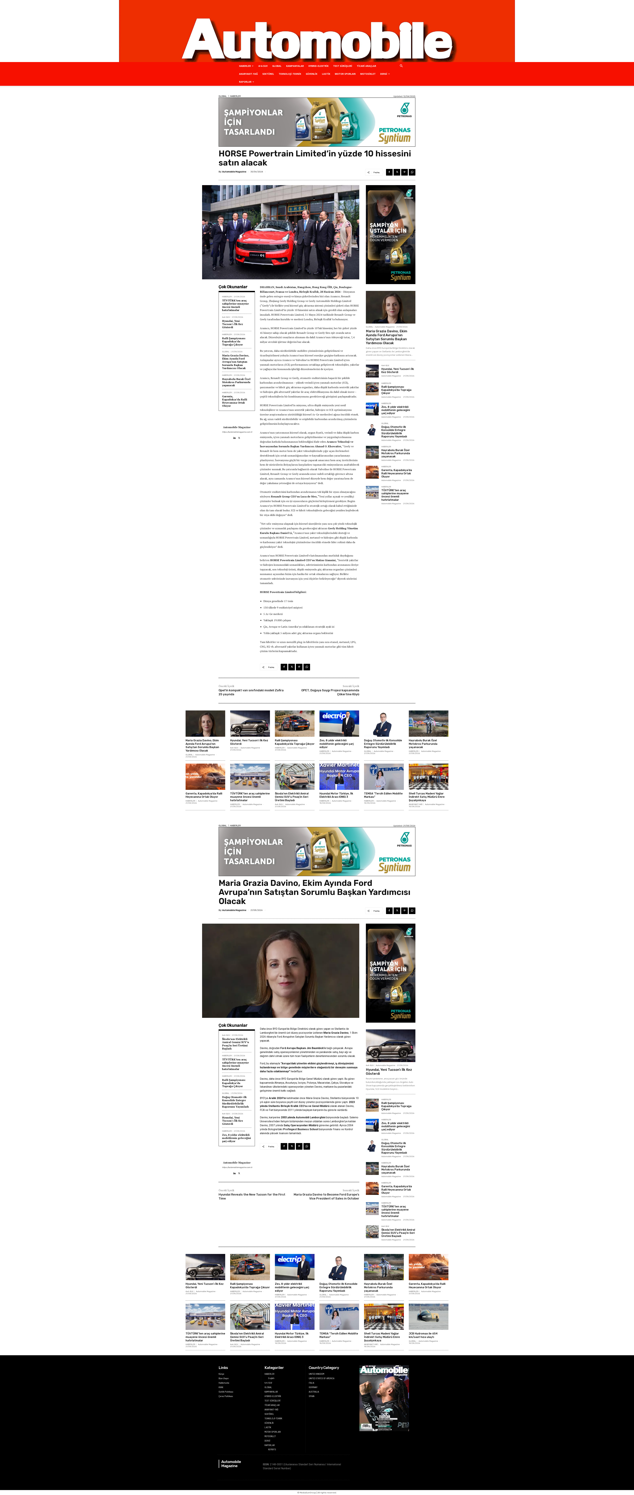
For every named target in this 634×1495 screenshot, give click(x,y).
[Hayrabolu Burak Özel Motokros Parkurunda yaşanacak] (372, 452)
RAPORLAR (245, 81)
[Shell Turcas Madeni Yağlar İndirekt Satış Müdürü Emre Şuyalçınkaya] (428, 777)
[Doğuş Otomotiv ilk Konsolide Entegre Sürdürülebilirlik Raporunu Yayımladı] (372, 429)
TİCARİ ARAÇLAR (366, 65)
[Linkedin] (234, 437)
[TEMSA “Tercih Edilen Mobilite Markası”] (384, 777)
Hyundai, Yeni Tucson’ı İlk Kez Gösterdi (232, 324)
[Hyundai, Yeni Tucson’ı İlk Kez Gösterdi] (372, 371)
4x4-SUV (226, 317)
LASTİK (326, 73)
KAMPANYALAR (295, 65)
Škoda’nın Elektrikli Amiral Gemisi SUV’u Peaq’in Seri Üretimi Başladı (292, 797)
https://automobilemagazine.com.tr (236, 432)
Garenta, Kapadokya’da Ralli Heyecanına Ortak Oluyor (234, 401)
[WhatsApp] (412, 172)
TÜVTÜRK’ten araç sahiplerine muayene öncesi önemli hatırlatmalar (235, 305)
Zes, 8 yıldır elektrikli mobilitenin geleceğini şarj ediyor (395, 410)
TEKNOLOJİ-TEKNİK (290, 73)
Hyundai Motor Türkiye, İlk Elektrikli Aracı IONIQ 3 (336, 795)
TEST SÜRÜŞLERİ (342, 65)
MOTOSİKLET (368, 73)
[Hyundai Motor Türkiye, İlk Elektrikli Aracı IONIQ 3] (339, 777)
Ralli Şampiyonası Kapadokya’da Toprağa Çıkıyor (233, 341)
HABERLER (245, 65)
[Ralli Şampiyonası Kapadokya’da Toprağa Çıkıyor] (372, 388)
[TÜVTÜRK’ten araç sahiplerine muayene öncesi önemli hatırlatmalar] (372, 492)
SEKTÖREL (268, 73)
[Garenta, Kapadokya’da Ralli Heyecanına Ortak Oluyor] (372, 472)
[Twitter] (397, 172)
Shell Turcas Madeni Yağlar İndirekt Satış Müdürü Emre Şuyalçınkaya (427, 797)
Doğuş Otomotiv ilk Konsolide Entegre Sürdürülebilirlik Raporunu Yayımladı (394, 431)
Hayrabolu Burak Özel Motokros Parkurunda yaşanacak (236, 382)
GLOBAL (277, 65)
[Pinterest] (404, 172)
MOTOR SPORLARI (345, 73)
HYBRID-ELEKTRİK (318, 65)
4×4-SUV (263, 65)
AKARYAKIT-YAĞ (248, 73)
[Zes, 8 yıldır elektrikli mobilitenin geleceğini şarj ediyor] (372, 409)
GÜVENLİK (311, 73)
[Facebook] (389, 172)
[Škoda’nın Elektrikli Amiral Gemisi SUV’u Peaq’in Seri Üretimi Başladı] (295, 777)
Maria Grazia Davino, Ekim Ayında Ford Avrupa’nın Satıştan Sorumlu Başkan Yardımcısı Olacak (235, 362)
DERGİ (383, 73)
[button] (401, 66)
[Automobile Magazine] (317, 31)
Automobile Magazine (234, 172)
